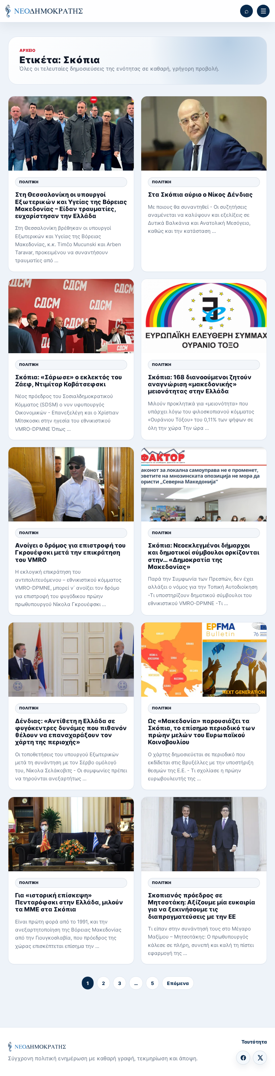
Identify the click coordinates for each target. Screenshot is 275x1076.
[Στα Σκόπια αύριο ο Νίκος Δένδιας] (204, 133)
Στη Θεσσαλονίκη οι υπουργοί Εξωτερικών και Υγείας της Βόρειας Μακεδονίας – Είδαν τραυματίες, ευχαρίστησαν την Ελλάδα (71, 205)
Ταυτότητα (254, 1042)
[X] (260, 1058)
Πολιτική (28, 182)
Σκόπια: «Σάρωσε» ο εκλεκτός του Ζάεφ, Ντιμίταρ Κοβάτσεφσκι (68, 381)
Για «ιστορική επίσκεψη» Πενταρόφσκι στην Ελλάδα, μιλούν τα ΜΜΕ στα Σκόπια (69, 902)
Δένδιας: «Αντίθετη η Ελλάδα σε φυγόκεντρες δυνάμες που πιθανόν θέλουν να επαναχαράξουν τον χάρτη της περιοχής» (71, 731)
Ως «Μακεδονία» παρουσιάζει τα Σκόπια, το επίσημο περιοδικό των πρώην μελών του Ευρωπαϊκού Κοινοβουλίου (201, 731)
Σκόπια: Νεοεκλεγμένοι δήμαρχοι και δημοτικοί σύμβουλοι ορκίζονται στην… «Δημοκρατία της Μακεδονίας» (203, 556)
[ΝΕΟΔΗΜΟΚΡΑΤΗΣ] (43, 11)
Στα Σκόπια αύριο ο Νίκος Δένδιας (200, 194)
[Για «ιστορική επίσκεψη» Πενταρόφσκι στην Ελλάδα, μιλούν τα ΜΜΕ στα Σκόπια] (71, 834)
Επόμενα (178, 983)
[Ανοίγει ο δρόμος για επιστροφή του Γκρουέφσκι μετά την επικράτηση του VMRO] (71, 484)
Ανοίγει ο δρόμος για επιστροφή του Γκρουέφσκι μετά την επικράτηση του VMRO (70, 552)
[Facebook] (243, 1058)
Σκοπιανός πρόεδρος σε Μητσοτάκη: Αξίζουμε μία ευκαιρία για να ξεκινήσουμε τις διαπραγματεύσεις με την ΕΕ (201, 906)
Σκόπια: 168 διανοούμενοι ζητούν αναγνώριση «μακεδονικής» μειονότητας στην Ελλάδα (200, 384)
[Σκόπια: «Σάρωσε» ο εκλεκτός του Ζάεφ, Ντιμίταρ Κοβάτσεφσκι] (71, 316)
